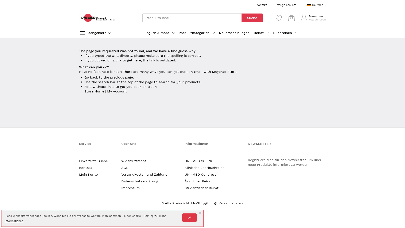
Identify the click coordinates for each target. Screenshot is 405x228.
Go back (91, 77)
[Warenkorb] (291, 18)
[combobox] (192, 18)
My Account (117, 91)
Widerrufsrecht (133, 161)
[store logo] (97, 18)
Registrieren (317, 19)
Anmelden (315, 16)
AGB (124, 168)
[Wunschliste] (279, 18)
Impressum (130, 188)
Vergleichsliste (286, 5)
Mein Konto (88, 174)
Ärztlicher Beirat (198, 181)
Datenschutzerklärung (139, 181)
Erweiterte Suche (93, 161)
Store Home (94, 91)
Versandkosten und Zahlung (144, 174)
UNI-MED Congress (200, 174)
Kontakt (261, 5)
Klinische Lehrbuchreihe (204, 168)
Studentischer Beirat (202, 188)
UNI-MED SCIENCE (200, 161)
